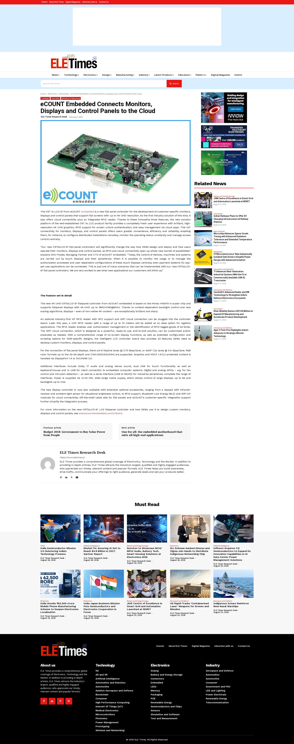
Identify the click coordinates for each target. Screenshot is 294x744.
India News (55, 98)
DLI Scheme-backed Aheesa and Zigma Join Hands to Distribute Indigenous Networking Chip (190, 551)
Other (42, 546)
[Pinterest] (60, 701)
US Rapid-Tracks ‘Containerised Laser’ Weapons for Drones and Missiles (189, 606)
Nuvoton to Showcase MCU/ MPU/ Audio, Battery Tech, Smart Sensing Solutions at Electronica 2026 (144, 552)
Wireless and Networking (71, 98)
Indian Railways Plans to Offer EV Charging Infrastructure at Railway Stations (231, 219)
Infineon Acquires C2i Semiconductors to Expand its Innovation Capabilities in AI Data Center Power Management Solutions (232, 554)
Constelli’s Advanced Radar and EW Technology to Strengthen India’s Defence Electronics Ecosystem (231, 295)
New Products (219, 231)
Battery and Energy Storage (224, 196)
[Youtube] (77, 477)
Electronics (52, 94)
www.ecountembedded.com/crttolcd (100, 413)
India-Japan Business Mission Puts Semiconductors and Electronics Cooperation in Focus (102, 608)
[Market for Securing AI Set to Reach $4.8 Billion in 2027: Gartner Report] (104, 528)
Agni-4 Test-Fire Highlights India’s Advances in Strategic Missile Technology (231, 333)
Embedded (64, 94)
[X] (71, 477)
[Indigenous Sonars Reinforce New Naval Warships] (233, 584)
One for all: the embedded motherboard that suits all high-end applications (152, 433)
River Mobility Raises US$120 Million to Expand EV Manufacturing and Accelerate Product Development (233, 314)
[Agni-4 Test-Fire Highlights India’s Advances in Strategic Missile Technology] (203, 333)
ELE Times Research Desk (54, 117)
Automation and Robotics (224, 269)
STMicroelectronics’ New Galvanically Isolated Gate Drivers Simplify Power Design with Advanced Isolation (233, 257)
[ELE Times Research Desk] (47, 464)
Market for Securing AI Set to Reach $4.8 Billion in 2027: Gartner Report (102, 551)
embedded (87, 211)
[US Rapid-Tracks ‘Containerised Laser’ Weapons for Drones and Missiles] (190, 584)
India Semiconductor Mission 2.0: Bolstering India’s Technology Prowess (58, 551)
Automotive (218, 214)
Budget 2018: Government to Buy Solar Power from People (74, 433)
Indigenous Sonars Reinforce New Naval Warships (231, 605)
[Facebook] (61, 477)
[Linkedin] (66, 477)
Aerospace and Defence (223, 290)
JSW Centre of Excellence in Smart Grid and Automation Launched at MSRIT (144, 606)
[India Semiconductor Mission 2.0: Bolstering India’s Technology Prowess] (60, 528)
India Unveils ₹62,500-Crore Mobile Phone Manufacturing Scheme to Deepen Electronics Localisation (59, 608)
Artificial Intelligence (92, 546)
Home (43, 94)
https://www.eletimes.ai (72, 457)
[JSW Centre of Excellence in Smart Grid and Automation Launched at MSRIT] (203, 200)
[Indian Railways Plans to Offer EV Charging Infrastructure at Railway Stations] (203, 219)
